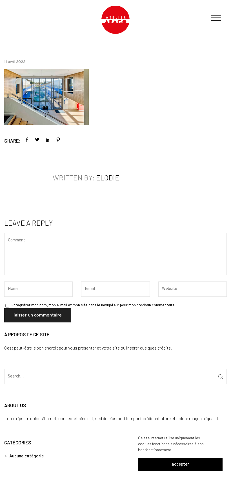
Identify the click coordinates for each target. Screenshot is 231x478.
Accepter (180, 464)
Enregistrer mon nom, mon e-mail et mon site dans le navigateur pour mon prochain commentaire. (94, 305)
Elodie (107, 177)
